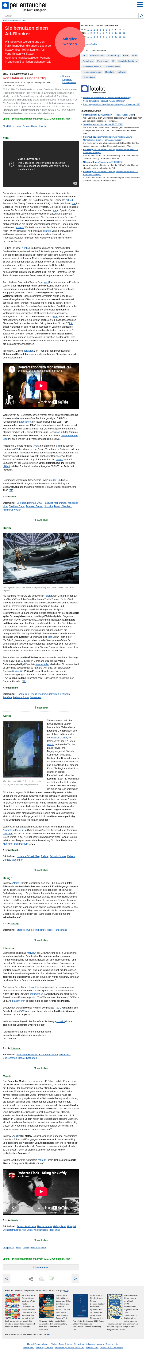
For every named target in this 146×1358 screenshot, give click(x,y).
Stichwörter (79, 1344)
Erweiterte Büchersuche (14, 20)
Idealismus (54, 1230)
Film (5, 126)
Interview (31, 953)
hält (71, 323)
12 (124, 33)
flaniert (32, 987)
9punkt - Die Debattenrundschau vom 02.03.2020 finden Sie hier (37, 118)
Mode (50, 930)
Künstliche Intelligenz (127, 61)
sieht (24, 248)
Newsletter (60, 1347)
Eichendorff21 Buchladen (111, 1347)
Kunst (18, 126)
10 (116, 33)
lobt (50, 637)
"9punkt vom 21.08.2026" (102, 162)
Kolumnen (90, 1344)
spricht (50, 744)
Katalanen (31, 1058)
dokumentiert (36, 994)
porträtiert (28, 350)
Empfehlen (67, 79)
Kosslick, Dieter (52, 506)
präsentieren (18, 1001)
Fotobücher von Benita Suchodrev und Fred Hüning (107, 97)
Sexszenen (35, 697)
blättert (6, 466)
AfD (84, 55)
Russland (109, 72)
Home (30, 1344)
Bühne (11, 126)
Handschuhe (60, 930)
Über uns (48, 1347)
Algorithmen (52, 694)
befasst (59, 459)
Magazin (100, 1344)
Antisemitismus (97, 55)
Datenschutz (92, 1347)
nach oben (42, 520)
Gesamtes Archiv (89, 44)
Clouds (6, 860)
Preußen (7, 697)
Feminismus (39, 930)
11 (120, 33)
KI (113, 61)
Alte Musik (27, 1230)
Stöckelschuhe (24, 930)
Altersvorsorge (44, 1226)
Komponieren (41, 1230)
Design (26, 126)
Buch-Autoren (65, 1344)
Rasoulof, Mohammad (55, 503)
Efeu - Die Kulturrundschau (18, 74)
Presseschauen (41, 1344)
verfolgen (8, 833)
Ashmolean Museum (13, 830)
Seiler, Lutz (64, 1054)
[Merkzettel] (51, 1279)
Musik (43, 126)
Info (66, 1290)
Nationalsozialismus (92, 66)
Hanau (21, 1058)
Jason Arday (113, 55)
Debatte (109, 1344)
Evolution (65, 694)
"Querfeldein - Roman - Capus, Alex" (108, 115)
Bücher (54, 1344)
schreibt (70, 200)
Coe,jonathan (10, 1058)
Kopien (17, 509)
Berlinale (21, 503)
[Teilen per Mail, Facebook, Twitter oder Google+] (31, 1279)
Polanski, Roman (34, 506)
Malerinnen (17, 860)
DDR (134, 55)
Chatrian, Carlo (17, 506)
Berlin (125, 55)
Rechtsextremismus (92, 72)
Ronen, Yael (23, 694)
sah (58, 432)
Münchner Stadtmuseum (15, 844)
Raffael (44, 856)
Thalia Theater (38, 694)
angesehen (25, 421)
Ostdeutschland (112, 66)
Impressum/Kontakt (75, 1347)
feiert (48, 595)
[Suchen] (141, 16)
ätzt (16, 1136)
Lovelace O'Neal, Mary (28, 856)
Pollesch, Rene (21, 697)
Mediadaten (28, 1347)
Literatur (35, 126)
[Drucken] (41, 1279)
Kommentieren (69, 82)
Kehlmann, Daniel (48, 1054)
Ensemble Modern (26, 1226)
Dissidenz (66, 506)
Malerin (71, 856)
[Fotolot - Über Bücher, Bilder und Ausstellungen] (93, 92)
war (55, 210)
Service (39, 1347)
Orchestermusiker (12, 1230)
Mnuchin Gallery (59, 737)
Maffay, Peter (59, 1226)
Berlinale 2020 (34, 503)
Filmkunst (8, 509)
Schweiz (122, 72)
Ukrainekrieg (89, 77)
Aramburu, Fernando (27, 1054)
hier (74, 203)
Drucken (66, 76)
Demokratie (88, 61)
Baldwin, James (58, 856)
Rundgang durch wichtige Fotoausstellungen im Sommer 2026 (111, 104)
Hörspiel (71, 1226)
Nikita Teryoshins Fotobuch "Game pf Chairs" (104, 101)
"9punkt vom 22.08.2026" (103, 124)
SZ (22, 661)
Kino (117, 1344)
